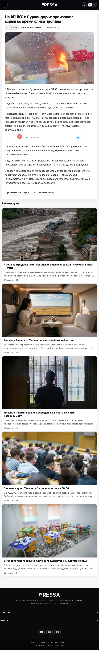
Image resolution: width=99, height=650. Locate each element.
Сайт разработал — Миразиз (49, 646)
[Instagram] (49, 632)
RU (90, 5)
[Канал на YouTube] (57, 632)
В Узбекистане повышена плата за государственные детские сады (45, 560)
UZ (94, 5)
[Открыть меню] (5, 5)
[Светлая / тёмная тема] (84, 4)
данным (12, 103)
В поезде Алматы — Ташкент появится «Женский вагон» (39, 340)
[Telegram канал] (41, 632)
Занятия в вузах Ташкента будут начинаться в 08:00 (36, 488)
